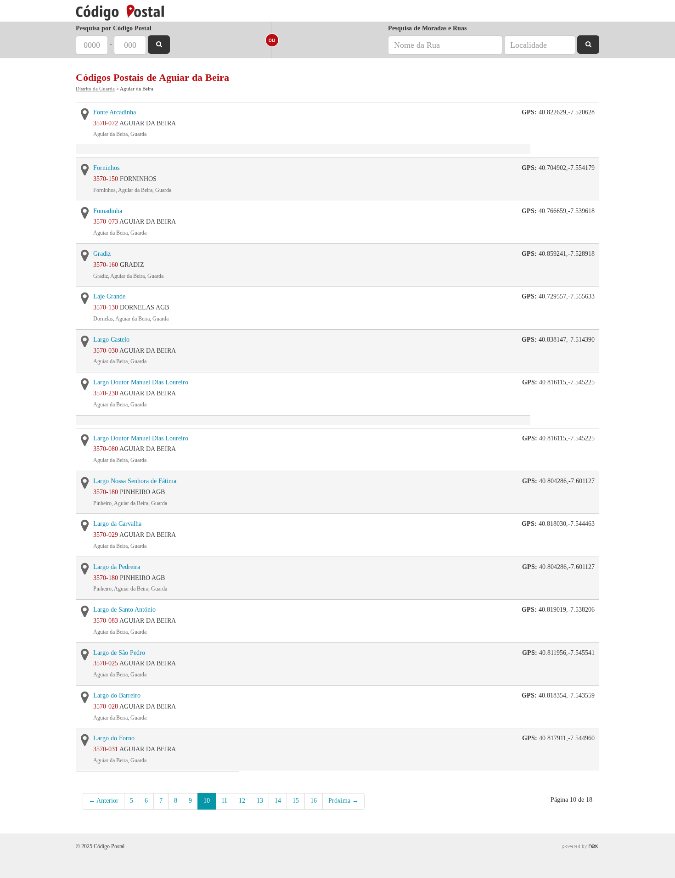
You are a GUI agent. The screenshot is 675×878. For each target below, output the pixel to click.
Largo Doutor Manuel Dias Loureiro (140, 382)
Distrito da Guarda (95, 88)
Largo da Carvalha (117, 523)
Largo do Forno (114, 738)
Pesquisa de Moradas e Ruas (427, 28)
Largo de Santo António (124, 609)
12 (242, 800)
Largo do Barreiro (117, 695)
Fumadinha (107, 211)
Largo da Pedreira (116, 566)
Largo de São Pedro (119, 652)
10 (206, 800)
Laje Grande (109, 296)
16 (313, 800)
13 (260, 800)
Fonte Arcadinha (114, 112)
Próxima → (343, 800)
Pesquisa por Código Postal (114, 28)
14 (278, 800)
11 (224, 800)
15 (295, 800)
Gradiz (102, 253)
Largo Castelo (111, 339)
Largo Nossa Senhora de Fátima (134, 481)
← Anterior (103, 800)
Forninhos (106, 167)
